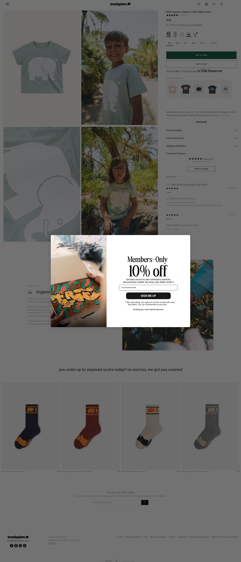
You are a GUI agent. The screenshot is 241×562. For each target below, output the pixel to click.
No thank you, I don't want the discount (148, 310)
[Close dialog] (186, 238)
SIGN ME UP (148, 295)
